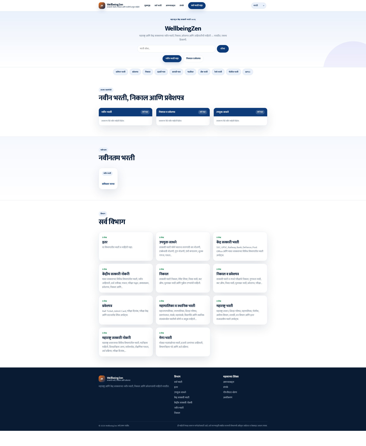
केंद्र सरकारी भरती (181, 398)
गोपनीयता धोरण (230, 392)
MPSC (247, 72)
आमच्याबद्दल (170, 5)
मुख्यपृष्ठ (147, 5)
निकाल (147, 72)
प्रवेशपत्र (135, 72)
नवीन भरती (179, 408)
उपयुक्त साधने (180, 392)
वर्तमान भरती (120, 72)
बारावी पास (176, 72)
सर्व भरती (158, 5)
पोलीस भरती (233, 72)
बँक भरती (204, 72)
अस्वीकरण (227, 398)
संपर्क (182, 5)
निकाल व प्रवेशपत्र (193, 58)
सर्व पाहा (145, 112)
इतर (176, 387)
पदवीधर (190, 72)
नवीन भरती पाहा (172, 58)
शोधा (223, 49)
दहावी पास (161, 72)
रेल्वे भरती (218, 72)
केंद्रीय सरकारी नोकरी (183, 403)
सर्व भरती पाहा (197, 5)
